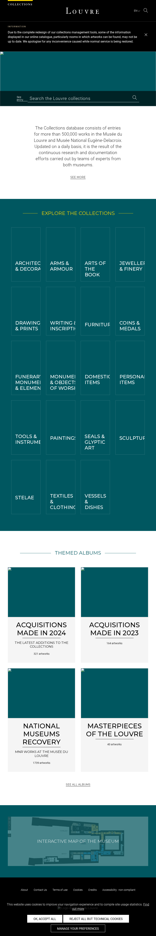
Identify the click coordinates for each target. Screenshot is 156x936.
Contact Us (40, 889)
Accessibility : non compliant (118, 889)
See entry (20, 98)
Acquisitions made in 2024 (41, 629)
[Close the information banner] (146, 34)
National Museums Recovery (41, 734)
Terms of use (60, 889)
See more (78, 177)
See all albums (78, 784)
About (24, 889)
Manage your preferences (78, 928)
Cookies (78, 889)
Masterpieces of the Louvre (114, 730)
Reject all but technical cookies (96, 919)
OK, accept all (44, 919)
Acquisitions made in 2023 (114, 629)
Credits (92, 889)
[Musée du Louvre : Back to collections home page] (82, 11)
